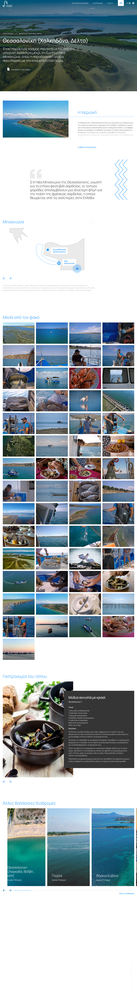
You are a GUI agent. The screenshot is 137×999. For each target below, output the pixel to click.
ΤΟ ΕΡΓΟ (110, 3)
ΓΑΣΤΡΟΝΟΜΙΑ (98, 3)
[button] (4, 278)
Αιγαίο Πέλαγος (8, 33)
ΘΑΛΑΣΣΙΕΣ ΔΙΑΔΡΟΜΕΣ (80, 3)
